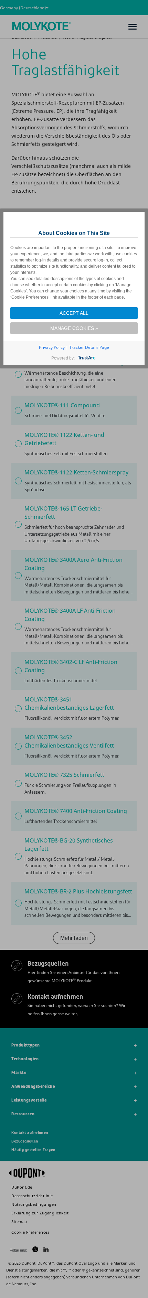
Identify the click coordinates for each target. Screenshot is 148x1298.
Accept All (74, 313)
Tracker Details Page (89, 347)
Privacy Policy (52, 347)
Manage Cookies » (74, 328)
